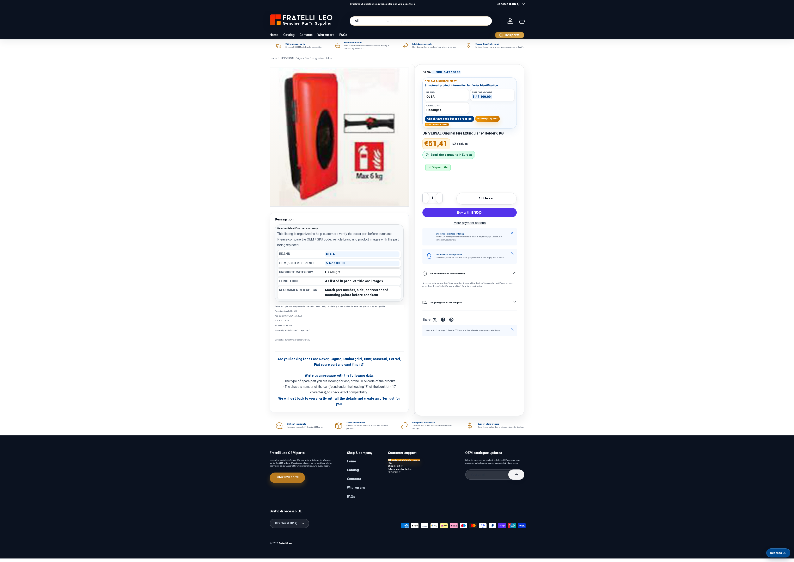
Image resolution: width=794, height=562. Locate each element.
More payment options (469, 223)
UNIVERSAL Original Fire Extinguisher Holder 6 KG (308, 58)
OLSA (426, 72)
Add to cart (486, 198)
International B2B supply (436, 124)
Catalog (288, 35)
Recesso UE (778, 553)
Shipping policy (395, 466)
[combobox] (421, 21)
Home (274, 35)
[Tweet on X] (435, 320)
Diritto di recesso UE (286, 511)
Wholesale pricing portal (487, 119)
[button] (521, 20)
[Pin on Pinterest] (451, 320)
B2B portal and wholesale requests (404, 460)
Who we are (325, 35)
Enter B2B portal (287, 477)
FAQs (343, 35)
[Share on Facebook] (443, 320)
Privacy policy (394, 472)
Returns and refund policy (399, 469)
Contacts (305, 35)
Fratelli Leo (285, 543)
